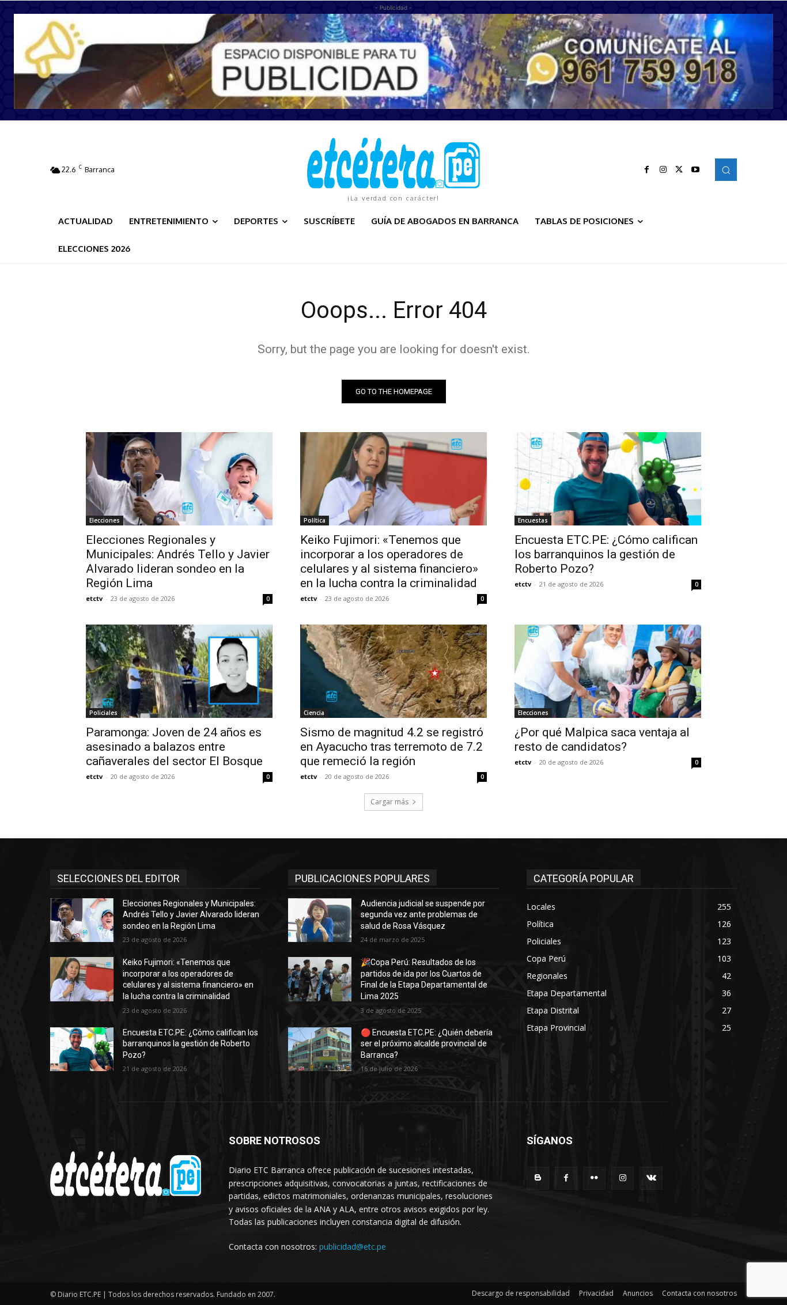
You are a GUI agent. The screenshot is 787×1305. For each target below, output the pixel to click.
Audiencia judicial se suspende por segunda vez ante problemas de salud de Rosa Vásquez (423, 914)
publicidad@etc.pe (352, 1246)
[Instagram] (663, 170)
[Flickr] (594, 1178)
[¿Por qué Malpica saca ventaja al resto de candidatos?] (607, 671)
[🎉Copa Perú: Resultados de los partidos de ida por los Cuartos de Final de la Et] (319, 979)
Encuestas (533, 520)
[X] (679, 170)
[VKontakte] (651, 1178)
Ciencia (314, 713)
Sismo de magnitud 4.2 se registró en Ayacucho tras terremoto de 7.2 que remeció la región (391, 746)
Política (315, 520)
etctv (94, 598)
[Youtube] (695, 170)
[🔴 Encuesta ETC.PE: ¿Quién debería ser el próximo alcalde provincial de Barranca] (319, 1049)
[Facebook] (647, 170)
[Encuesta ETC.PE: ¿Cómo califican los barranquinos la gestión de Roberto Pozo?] (607, 478)
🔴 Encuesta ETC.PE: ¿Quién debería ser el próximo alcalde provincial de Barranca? (427, 1044)
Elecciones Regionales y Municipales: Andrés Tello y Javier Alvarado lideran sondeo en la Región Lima (178, 561)
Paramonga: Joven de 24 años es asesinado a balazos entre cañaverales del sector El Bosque (174, 746)
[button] (726, 169)
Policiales (103, 713)
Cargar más (389, 802)
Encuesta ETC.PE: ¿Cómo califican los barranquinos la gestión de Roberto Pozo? (606, 554)
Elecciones (104, 520)
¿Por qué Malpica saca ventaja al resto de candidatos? (602, 739)
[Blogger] (538, 1178)
